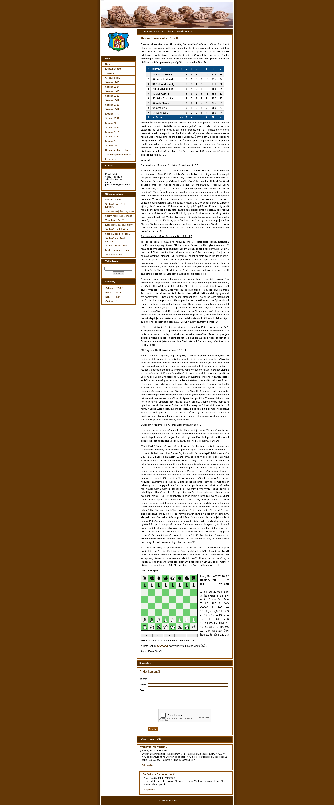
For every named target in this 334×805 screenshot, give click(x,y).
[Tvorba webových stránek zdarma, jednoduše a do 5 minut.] (176, 801)
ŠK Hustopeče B (160, 112)
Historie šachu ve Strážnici (118, 150)
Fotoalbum (110, 159)
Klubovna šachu (113, 68)
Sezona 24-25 (112, 136)
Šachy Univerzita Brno (116, 245)
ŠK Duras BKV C (160, 108)
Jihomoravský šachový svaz (119, 211)
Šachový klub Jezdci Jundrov (115, 239)
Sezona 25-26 (112, 141)
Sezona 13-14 (112, 87)
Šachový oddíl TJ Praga (117, 234)
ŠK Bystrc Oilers (113, 254)
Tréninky (109, 73)
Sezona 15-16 (112, 96)
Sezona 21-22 (112, 123)
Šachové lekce (112, 145)
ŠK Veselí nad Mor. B (162, 74)
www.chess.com (113, 199)
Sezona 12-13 (112, 82)
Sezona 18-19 (112, 109)
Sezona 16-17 (112, 100)
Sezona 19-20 (112, 114)
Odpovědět (147, 765)
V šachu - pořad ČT (115, 220)
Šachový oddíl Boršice (116, 229)
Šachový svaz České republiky (116, 205)
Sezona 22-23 (155, 31)
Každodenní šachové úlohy (119, 224)
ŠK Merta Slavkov (160, 103)
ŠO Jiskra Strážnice (162, 98)
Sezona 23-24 (112, 132)
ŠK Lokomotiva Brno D (163, 79)
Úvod (143, 31)
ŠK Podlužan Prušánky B (164, 84)
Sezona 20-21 (112, 118)
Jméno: (143, 679)
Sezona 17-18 (112, 105)
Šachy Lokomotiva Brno (117, 250)
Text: (142, 690)
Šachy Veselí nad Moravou (118, 215)
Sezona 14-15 (112, 91)
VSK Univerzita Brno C (163, 88)
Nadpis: (143, 684)
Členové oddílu (112, 77)
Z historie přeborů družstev (118, 154)
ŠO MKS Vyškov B (160, 93)
